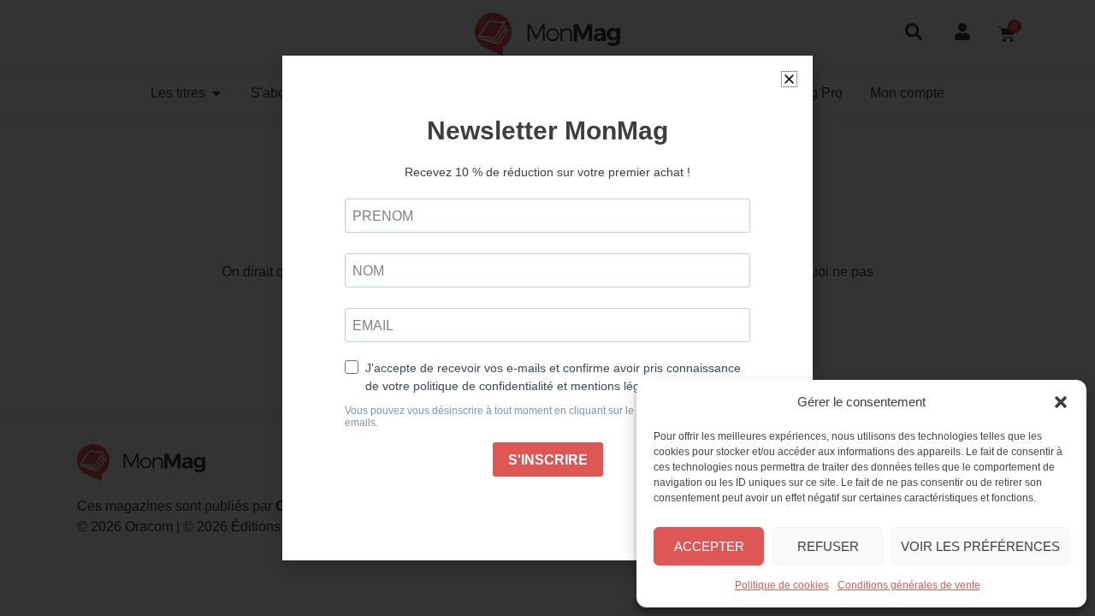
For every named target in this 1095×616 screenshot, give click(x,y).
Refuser (828, 546)
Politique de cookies (782, 585)
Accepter (709, 546)
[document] (547, 308)
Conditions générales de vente (909, 585)
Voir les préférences (980, 546)
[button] (1060, 402)
